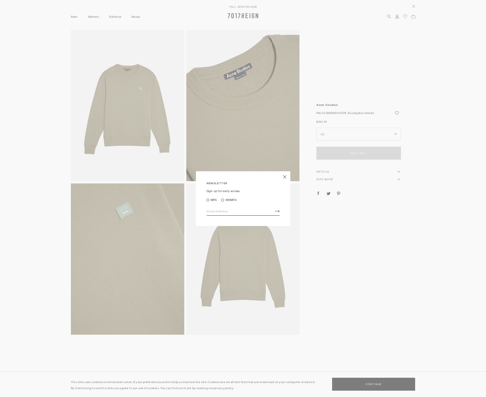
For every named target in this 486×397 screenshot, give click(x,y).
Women (231, 200)
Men (214, 200)
